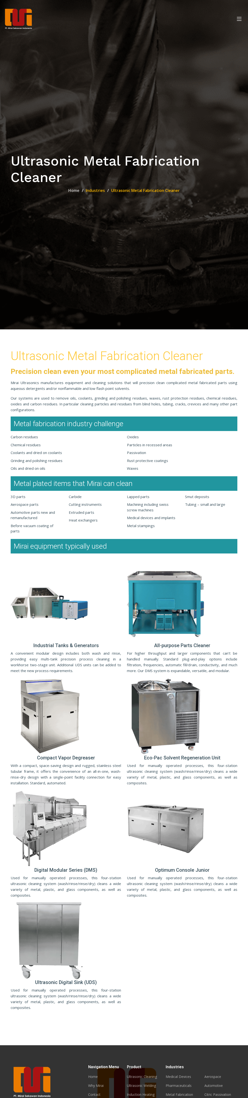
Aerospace (212, 1076)
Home (73, 190)
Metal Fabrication (179, 1094)
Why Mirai (96, 1085)
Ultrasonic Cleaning (142, 1076)
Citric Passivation (217, 1094)
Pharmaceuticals (179, 1085)
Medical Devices (178, 1076)
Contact (94, 1094)
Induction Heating (141, 1094)
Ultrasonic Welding (141, 1085)
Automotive (213, 1085)
